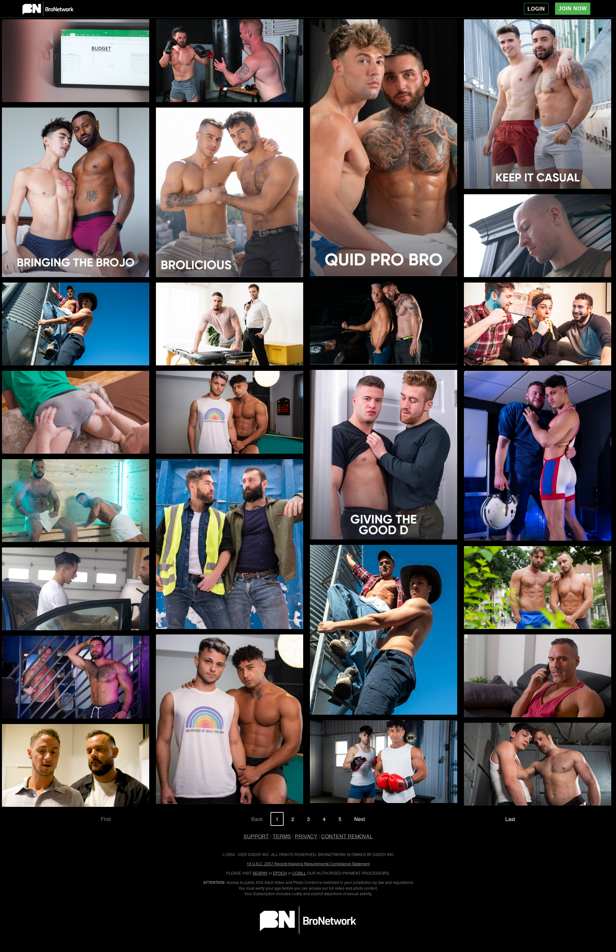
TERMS (282, 836)
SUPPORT (256, 836)
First (106, 819)
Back (257, 819)
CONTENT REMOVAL (346, 836)
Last (510, 819)
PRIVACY (306, 836)
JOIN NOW (573, 8)
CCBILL (299, 873)
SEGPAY (260, 873)
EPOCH (280, 873)
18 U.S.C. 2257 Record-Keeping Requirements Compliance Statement (308, 863)
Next (359, 819)
